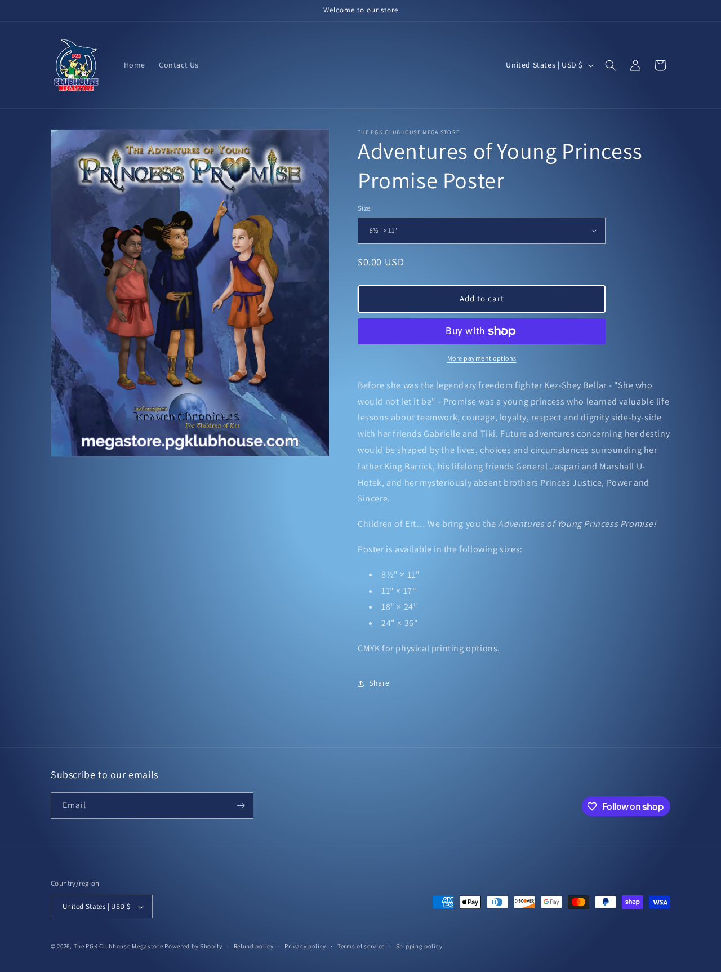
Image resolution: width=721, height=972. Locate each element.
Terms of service (361, 946)
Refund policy (254, 946)
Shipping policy (419, 946)
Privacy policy (305, 946)
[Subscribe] (240, 805)
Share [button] (379, 683)
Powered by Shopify (193, 946)
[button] (610, 65)
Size (364, 208)
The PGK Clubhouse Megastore (118, 946)
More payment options (482, 358)
